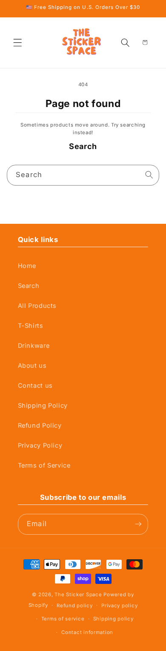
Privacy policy (119, 606)
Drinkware (34, 345)
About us (32, 365)
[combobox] (83, 175)
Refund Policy (40, 425)
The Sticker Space (78, 594)
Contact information (87, 632)
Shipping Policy (43, 405)
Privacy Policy (40, 445)
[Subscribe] (138, 524)
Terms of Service (44, 465)
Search (29, 286)
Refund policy (74, 606)
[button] (18, 42)
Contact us (35, 385)
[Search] (149, 175)
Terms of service (63, 619)
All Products (37, 306)
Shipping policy (113, 619)
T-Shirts (30, 326)
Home (27, 266)
